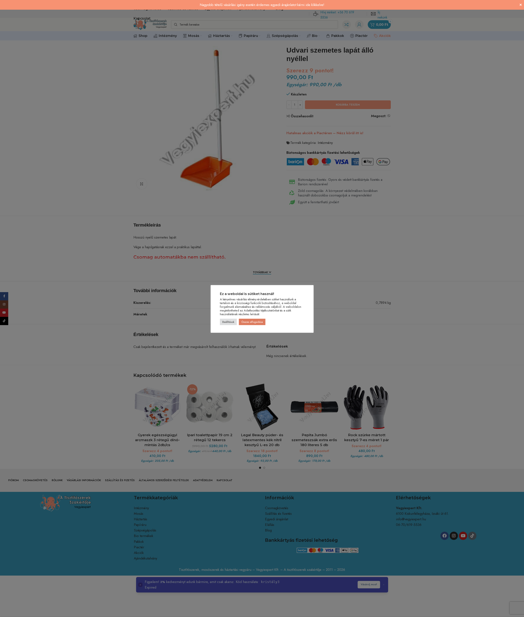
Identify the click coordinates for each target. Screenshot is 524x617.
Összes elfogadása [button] (252, 322)
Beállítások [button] (228, 322)
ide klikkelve (314, 4)
